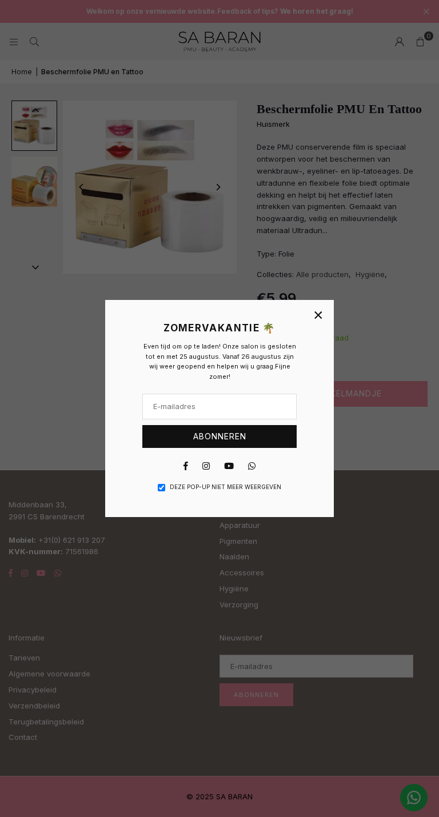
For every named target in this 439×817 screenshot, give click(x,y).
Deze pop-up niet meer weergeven (225, 486)
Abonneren (219, 436)
